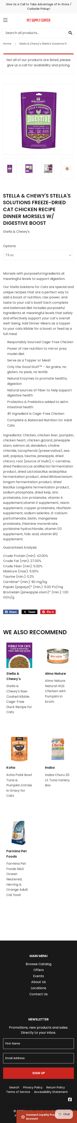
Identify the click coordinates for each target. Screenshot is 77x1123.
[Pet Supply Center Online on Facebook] (70, 1100)
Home (7, 44)
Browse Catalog (38, 964)
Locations (38, 988)
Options (9, 246)
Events (38, 976)
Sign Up (38, 1073)
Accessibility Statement (51, 1092)
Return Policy (55, 1087)
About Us (38, 982)
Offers (38, 970)
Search (14, 1087)
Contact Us (38, 994)
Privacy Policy (33, 1087)
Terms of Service (18, 1092)
